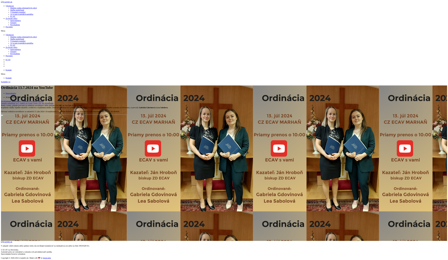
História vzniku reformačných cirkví (23, 8)
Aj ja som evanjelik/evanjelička (21, 14)
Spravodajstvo (15, 21)
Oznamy (13, 23)
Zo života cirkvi (11, 18)
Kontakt (9, 70)
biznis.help (47, 258)
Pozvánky (9, 27)
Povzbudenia (15, 25)
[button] (224, 31)
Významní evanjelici (17, 12)
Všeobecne (10, 6)
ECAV (12, 16)
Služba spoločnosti (17, 10)
